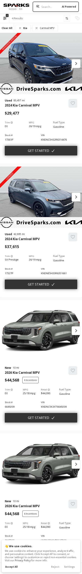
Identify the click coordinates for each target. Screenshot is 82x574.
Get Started (38, 151)
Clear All (7, 28)
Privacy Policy (23, 560)
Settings (69, 566)
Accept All (11, 566)
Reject (55, 566)
